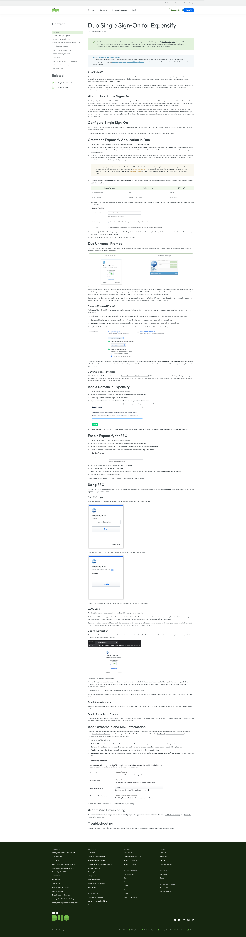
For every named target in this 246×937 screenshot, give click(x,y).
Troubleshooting (58, 68)
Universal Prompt (164, 46)
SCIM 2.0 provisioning (172, 815)
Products (91, 10)
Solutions (103, 10)
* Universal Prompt (94, 678)
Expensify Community (122, 478)
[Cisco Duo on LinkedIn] (193, 920)
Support (172, 828)
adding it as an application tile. (117, 684)
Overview (56, 32)
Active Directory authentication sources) (157, 694)
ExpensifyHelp (139, 478)
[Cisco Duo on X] (179, 920)
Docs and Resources (119, 10)
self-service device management (143, 44)
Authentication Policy (140, 169)
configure (182, 127)
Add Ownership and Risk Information (65, 61)
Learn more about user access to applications (131, 157)
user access (110, 706)
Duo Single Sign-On (62, 87)
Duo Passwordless (99, 603)
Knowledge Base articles (121, 828)
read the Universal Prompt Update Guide (156, 298)
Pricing (134, 10)
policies (178, 109)
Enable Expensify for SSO (61, 54)
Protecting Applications (185, 147)
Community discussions (140, 828)
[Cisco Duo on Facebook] (175, 920)
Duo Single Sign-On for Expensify (66, 83)
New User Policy (135, 171)
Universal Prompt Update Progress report (135, 376)
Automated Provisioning (60, 65)
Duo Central (117, 682)
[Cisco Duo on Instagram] (188, 920)
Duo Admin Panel (106, 144)
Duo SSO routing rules (126, 613)
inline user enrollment (123, 44)
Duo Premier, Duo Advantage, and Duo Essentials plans (130, 109)
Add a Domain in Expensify (61, 50)
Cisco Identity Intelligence (101, 734)
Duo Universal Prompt (60, 46)
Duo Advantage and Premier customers (170, 734)
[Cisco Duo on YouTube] (184, 920)
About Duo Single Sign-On (61, 36)
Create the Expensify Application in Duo (66, 43)
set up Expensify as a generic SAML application (128, 62)
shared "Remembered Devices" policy (102, 720)
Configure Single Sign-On (61, 39)
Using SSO (56, 57)
